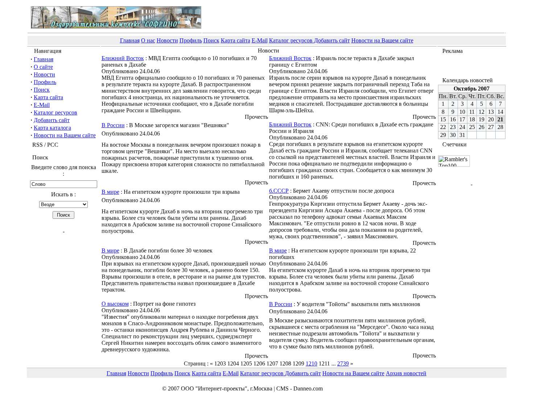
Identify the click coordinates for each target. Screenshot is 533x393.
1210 (311, 363)
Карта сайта (235, 40)
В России (113, 125)
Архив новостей (406, 373)
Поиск (211, 40)
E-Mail (260, 40)
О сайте (43, 67)
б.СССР (279, 191)
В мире (110, 192)
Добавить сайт (332, 40)
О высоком (115, 304)
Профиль (190, 40)
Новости (167, 40)
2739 (343, 363)
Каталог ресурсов (291, 40)
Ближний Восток (123, 58)
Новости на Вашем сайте (382, 40)
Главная (130, 40)
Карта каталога (52, 128)
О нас (148, 40)
